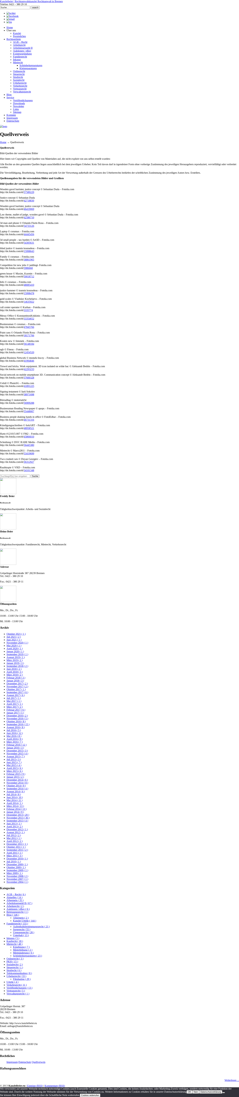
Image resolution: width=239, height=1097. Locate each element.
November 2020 (17, 642)
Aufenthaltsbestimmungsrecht (31, 926)
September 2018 (17, 666)
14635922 (29, 301)
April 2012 (15, 841)
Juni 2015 (14, 762)
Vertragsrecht (16, 990)
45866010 (29, 436)
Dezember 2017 (17, 683)
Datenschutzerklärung (210, 1092)
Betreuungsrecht (17, 912)
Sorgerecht (21, 929)
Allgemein (15, 900)
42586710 (29, 217)
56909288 (29, 403)
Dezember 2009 (17, 864)
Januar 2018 (15, 680)
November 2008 (17, 876)
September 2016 (18, 724)
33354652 (29, 318)
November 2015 (17, 753)
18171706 (29, 335)
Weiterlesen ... (232, 1080)
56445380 (29, 445)
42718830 (29, 200)
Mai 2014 (14, 800)
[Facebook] (13, 16)
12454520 (29, 352)
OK (189, 1092)
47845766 (29, 327)
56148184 (29, 344)
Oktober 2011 (16, 847)
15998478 (29, 293)
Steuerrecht (15, 967)
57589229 (29, 192)
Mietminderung (23, 952)
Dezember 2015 (17, 750)
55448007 (29, 411)
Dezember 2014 (17, 779)
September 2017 (17, 692)
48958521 (29, 428)
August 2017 (16, 695)
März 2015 (15, 771)
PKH (12, 961)
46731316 (29, 419)
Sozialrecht (15, 964)
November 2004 (17, 882)
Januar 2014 (15, 812)
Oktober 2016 (16, 721)
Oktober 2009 (16, 867)
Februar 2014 (17, 809)
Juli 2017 (14, 698)
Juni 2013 (14, 823)
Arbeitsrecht (15, 906)
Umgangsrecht (23, 932)
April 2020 (15, 648)
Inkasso (13, 938)
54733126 (29, 226)
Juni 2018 (14, 669)
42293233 (29, 369)
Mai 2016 (14, 736)
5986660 (28, 268)
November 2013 (18, 817)
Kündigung (21, 947)
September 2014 (17, 788)
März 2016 (15, 742)
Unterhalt (21, 935)
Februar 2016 (17, 744)
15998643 (29, 251)
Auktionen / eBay (18, 909)
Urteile (12, 982)
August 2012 (16, 832)
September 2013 (17, 820)
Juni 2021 (14, 639)
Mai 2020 (14, 645)
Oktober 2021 (16, 634)
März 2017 (15, 707)
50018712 (29, 276)
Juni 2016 (15, 733)
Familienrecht (17, 923)
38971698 (29, 394)
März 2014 (15, 806)
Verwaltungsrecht (18, 993)
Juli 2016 (14, 730)
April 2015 (15, 768)
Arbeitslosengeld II (19, 903)
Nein (196, 1092)
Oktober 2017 (16, 689)
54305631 (29, 242)
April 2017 (15, 704)
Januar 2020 (15, 651)
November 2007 (17, 879)
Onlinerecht (15, 958)
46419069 (29, 209)
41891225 (29, 386)
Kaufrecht (15, 941)
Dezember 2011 (17, 844)
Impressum (12, 1062)
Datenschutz (24, 1062)
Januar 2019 (15, 663)
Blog (13, 914)
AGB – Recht (16, 894)
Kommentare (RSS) (55, 1085)
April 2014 (15, 803)
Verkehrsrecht (17, 985)
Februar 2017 (16, 709)
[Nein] (223, 1092)
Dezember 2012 (17, 829)
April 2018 (15, 671)
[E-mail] (11, 19)
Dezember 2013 (18, 814)
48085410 (29, 285)
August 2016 (16, 727)
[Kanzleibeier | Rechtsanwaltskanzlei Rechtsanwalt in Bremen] (3, 126)
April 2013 (15, 826)
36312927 (29, 462)
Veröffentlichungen (19, 987)
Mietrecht (14, 944)
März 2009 (15, 873)
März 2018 (15, 674)
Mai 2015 (14, 765)
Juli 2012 (14, 835)
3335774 (28, 310)
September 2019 (17, 654)
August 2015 (16, 756)
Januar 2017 (15, 712)
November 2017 (17, 686)
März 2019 (15, 660)
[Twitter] (11, 13)
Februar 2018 (16, 677)
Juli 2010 (14, 861)
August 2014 (16, 791)
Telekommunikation (19, 973)
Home (3, 142)
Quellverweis (38, 1062)
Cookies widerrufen (90, 1095)
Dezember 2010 (17, 858)
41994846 (29, 360)
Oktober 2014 (16, 785)
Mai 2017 (14, 701)
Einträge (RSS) (35, 1085)
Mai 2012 (14, 838)
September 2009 (17, 870)
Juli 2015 (14, 759)
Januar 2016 (15, 747)
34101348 (29, 470)
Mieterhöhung (22, 950)
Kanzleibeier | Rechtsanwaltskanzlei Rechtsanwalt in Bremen (31, 1)
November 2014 (17, 782)
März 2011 (14, 855)
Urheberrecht (16, 976)
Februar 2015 (16, 774)
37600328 (29, 377)
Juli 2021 (14, 636)
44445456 (29, 234)
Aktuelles (14, 897)
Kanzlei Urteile (24, 920)
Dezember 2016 (17, 715)
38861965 (29, 259)
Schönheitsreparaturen (27, 955)
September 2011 (17, 849)
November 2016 (17, 718)
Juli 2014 (14, 794)
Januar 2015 (15, 777)
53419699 (29, 453)
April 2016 (15, 739)
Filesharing (22, 979)
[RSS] (9, 22)
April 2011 (14, 852)
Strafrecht (14, 970)
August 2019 (16, 657)
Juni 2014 (15, 797)
